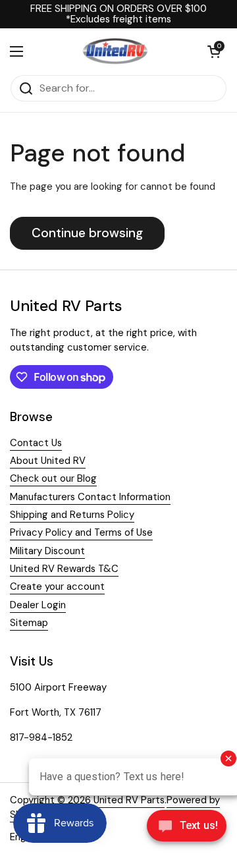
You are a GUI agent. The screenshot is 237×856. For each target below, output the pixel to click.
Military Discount (47, 550)
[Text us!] (186, 829)
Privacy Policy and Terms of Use (81, 532)
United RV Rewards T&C (64, 568)
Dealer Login (38, 605)
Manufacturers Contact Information (90, 496)
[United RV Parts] (115, 51)
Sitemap (29, 622)
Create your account (57, 586)
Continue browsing (87, 233)
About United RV (48, 460)
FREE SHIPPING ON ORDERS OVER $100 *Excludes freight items (118, 14)
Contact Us (36, 442)
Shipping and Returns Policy (72, 514)
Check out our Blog (53, 478)
